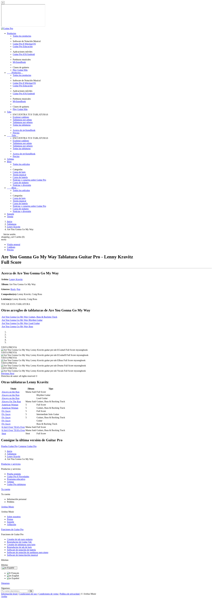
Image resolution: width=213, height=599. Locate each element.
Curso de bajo (19, 172)
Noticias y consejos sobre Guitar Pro (29, 180)
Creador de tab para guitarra (19, 539)
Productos (11, 33)
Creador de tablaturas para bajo (21, 544)
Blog (9, 161)
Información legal (9, 594)
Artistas (10, 159)
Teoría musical (19, 174)
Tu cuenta (5, 489)
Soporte (10, 214)
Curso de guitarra (21, 182)
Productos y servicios (11, 464)
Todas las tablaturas (22, 125)
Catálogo (11, 247)
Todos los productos (22, 36)
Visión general (13, 244)
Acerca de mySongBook (24, 130)
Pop (18, 289)
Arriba (4, 596)
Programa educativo (16, 479)
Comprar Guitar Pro (27, 446)
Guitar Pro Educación (23, 46)
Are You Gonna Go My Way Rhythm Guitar (22, 320)
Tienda (10, 216)
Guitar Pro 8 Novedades (18, 476)
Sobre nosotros (14, 516)
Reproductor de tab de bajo (19, 547)
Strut (4, 433)
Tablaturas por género (23, 122)
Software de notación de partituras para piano (27, 552)
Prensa (10, 519)
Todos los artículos (21, 164)
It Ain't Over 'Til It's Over (13, 430)
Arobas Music (7, 507)
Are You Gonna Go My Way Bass (17, 326)
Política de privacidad (70, 594)
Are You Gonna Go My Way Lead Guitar (21, 323)
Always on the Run (10, 392)
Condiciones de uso (28, 594)
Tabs (9, 112)
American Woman (10, 404)
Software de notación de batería (21, 550)
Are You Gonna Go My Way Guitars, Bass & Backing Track (29, 317)
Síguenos (5, 583)
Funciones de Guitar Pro (12, 529)
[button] (5, 373)
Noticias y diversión (22, 185)
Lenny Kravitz (16, 279)
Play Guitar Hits (20, 70)
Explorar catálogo (21, 117)
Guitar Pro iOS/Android (24, 54)
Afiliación (11, 524)
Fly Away (6, 411)
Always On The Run (11, 401)
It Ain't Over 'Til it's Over (13, 427)
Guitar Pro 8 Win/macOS (24, 44)
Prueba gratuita (14, 474)
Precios (16, 133)
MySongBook (19, 62)
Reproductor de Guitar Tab (19, 542)
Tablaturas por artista (22, 119)
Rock (13, 289)
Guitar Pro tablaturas (16, 484)
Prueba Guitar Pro (9, 446)
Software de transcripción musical (22, 555)
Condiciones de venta (48, 594)
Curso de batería (20, 177)
